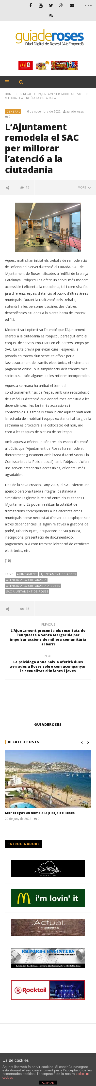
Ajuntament (27, 574)
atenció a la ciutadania (26, 580)
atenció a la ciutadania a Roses (33, 586)
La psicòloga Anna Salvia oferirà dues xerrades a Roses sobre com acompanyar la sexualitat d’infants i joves (48, 664)
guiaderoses (75, 112)
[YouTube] (41, 5)
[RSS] (51, 15)
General (25, 94)
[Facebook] (30, 5)
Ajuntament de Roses (58, 574)
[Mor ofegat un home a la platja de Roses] (48, 779)
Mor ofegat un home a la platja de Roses (40, 812)
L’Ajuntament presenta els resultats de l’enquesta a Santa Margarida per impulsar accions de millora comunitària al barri (48, 635)
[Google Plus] (61, 5)
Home (9, 94)
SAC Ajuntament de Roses (27, 591)
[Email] (72, 5)
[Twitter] (51, 5)
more (82, 187)
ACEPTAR (48, 1082)
